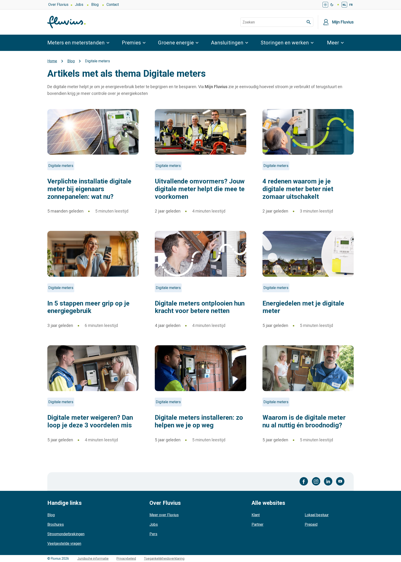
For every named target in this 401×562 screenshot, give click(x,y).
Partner (257, 524)
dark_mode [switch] (332, 5)
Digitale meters (60, 165)
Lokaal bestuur (317, 515)
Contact (113, 4)
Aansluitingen (227, 43)
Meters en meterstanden (76, 43)
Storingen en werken (285, 43)
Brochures (55, 524)
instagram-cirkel (316, 481)
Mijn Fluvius (343, 22)
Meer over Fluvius (164, 515)
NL (344, 5)
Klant (256, 515)
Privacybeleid (126, 558)
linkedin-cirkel (328, 481)
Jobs (79, 4)
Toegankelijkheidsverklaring (164, 558)
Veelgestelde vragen (64, 543)
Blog (95, 4)
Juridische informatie (93, 558)
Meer (333, 43)
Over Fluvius (58, 4)
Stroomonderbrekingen (65, 534)
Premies (131, 43)
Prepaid (311, 524)
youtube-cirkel (340, 481)
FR (351, 5)
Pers (153, 534)
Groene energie (176, 43)
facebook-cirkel (304, 481)
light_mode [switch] (325, 5)
